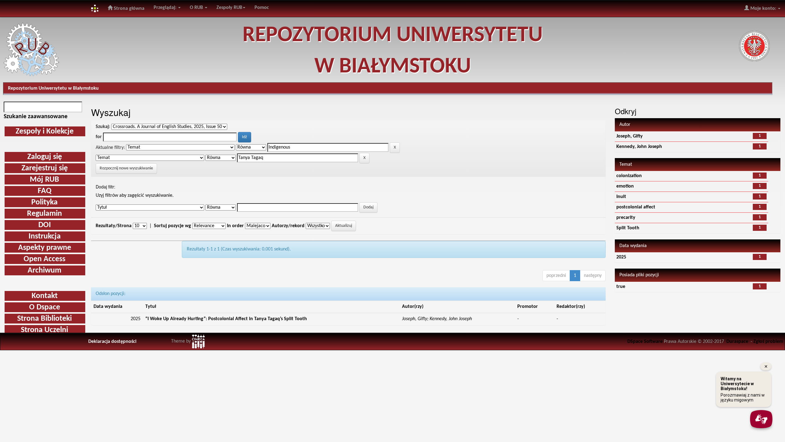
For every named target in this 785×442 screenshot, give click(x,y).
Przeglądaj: (166, 7)
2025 (621, 257)
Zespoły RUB (229, 7)
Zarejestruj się (44, 168)
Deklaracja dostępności (112, 341)
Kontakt (45, 296)
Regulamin (44, 214)
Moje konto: (763, 8)
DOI (44, 225)
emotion (625, 186)
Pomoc (262, 7)
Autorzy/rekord (288, 225)
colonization (629, 175)
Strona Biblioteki (44, 319)
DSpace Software (645, 341)
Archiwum (44, 270)
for (99, 136)
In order (235, 225)
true (620, 286)
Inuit (621, 196)
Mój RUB (44, 180)
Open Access (44, 259)
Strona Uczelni (44, 330)
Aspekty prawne (44, 248)
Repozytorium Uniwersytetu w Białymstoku (53, 88)
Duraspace (737, 341)
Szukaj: (103, 126)
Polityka (44, 202)
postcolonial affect (635, 207)
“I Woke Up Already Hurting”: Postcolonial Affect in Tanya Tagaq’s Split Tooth (226, 318)
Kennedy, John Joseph (639, 146)
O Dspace (44, 307)
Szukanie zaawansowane (35, 117)
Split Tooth (627, 228)
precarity (625, 217)
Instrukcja (45, 236)
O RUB (197, 7)
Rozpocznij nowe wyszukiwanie (126, 168)
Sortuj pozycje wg (172, 225)
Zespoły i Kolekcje (45, 131)
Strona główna (128, 8)
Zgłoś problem (768, 341)
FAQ (45, 191)
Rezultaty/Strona (114, 225)
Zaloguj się (44, 157)
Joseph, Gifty (629, 136)
